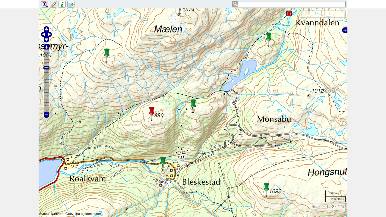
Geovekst (72, 213)
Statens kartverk (51, 213)
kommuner (93, 213)
